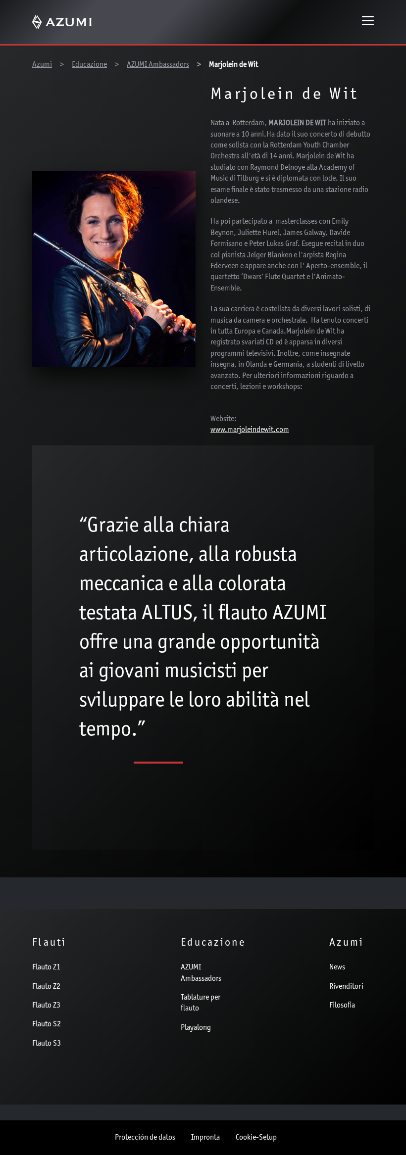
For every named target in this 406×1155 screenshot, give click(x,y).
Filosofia (342, 1006)
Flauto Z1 (46, 967)
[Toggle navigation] (368, 22)
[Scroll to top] (382, 1130)
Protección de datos (145, 1138)
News (337, 967)
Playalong (196, 1028)
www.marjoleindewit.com (249, 430)
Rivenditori (346, 987)
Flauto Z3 (46, 1006)
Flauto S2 (46, 1024)
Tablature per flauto (200, 1003)
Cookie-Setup (256, 1138)
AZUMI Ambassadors (201, 972)
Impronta (205, 1138)
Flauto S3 (46, 1044)
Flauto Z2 (46, 987)
